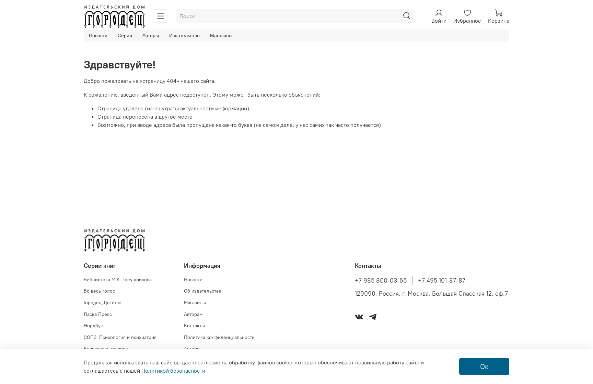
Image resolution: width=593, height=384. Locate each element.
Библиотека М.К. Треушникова (118, 279)
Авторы (150, 35)
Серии (125, 35)
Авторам (193, 314)
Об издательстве (202, 291)
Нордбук (93, 325)
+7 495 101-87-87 (441, 280)
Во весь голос (99, 291)
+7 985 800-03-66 (381, 280)
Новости (98, 35)
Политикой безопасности (173, 370)
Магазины (221, 35)
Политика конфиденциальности (219, 337)
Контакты (194, 325)
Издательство (184, 35)
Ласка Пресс (98, 314)
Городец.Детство (102, 302)
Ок (484, 366)
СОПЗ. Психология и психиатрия (120, 337)
